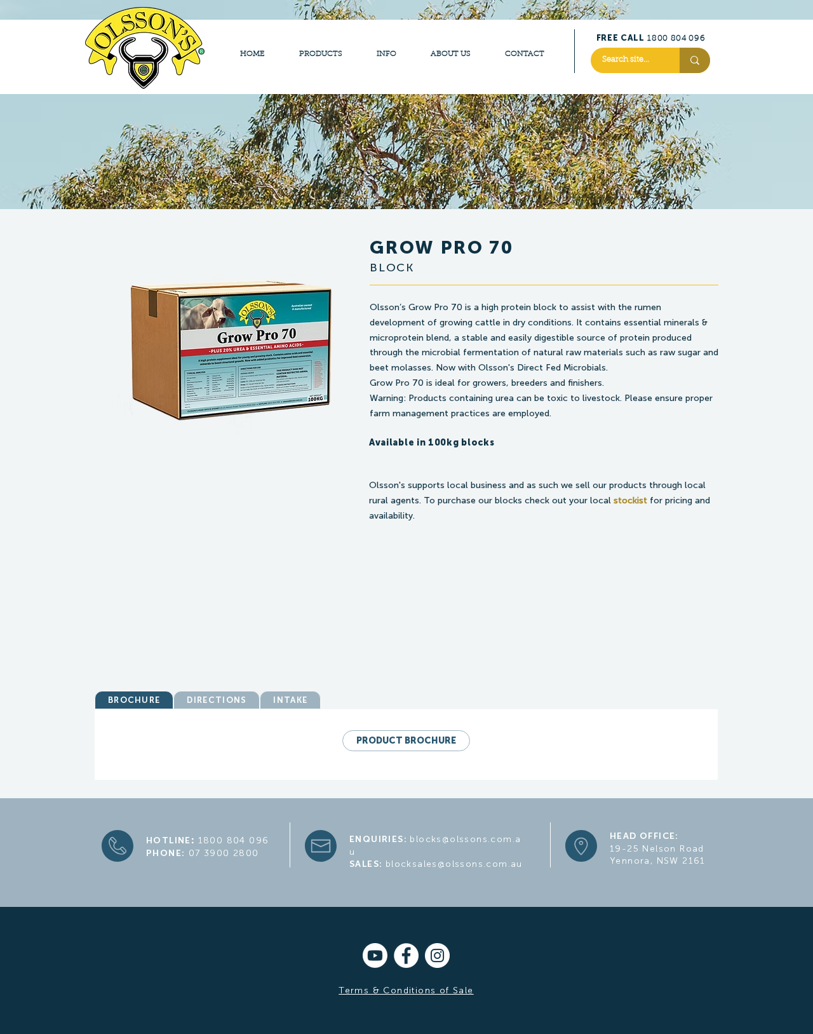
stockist (630, 500)
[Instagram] (437, 955)
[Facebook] (406, 955)
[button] (465, 458)
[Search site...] (695, 60)
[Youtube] (375, 955)
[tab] (134, 700)
